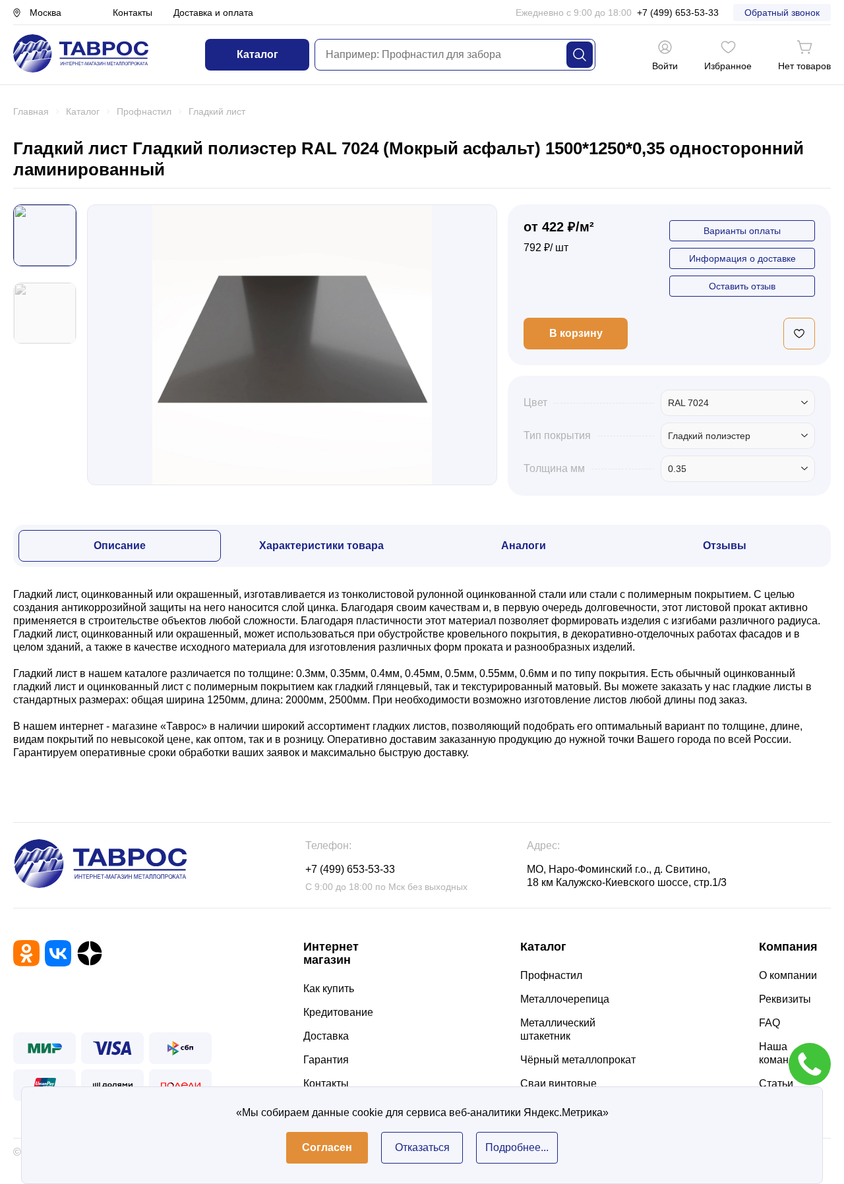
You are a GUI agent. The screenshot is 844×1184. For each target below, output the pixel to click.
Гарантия (326, 1059)
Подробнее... (517, 1147)
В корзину (576, 333)
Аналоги (523, 545)
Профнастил (551, 975)
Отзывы (724, 545)
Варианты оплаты (742, 230)
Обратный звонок (782, 12)
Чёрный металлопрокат (578, 1059)
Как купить (328, 988)
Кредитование (338, 1012)
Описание (120, 545)
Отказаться (422, 1147)
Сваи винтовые (558, 1083)
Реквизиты (785, 999)
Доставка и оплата (213, 12)
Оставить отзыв (742, 286)
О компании (788, 975)
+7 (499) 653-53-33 (678, 12)
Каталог (257, 54)
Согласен (327, 1147)
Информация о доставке (742, 258)
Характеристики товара (321, 545)
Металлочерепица (564, 999)
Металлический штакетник (557, 1029)
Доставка (326, 1036)
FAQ (769, 1022)
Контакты (132, 12)
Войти (665, 66)
